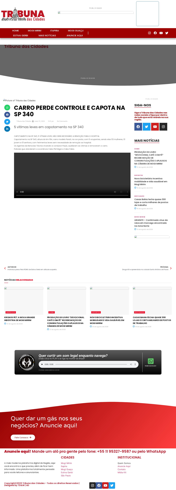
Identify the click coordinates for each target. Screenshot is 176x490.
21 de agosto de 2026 (144, 167)
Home (15, 30)
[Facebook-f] (155, 33)
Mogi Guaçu (75, 30)
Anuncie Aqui (75, 35)
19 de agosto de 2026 (144, 188)
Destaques (139, 196)
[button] (7, 107)
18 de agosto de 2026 (144, 209)
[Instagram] (149, 33)
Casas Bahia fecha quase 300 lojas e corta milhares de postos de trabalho (151, 202)
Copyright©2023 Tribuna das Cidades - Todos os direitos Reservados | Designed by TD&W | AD (41, 484)
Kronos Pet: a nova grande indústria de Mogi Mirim (19, 319)
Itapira (54, 30)
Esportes (138, 175)
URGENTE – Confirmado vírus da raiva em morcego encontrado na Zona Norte (151, 223)
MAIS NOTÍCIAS (47, 35)
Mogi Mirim (34, 30)
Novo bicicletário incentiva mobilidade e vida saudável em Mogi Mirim (150, 181)
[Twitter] (166, 33)
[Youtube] (161, 33)
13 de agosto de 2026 (144, 229)
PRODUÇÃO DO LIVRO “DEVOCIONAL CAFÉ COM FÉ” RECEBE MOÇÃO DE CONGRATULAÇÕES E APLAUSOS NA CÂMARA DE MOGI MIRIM (150, 158)
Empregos (10, 312)
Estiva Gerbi (20, 35)
